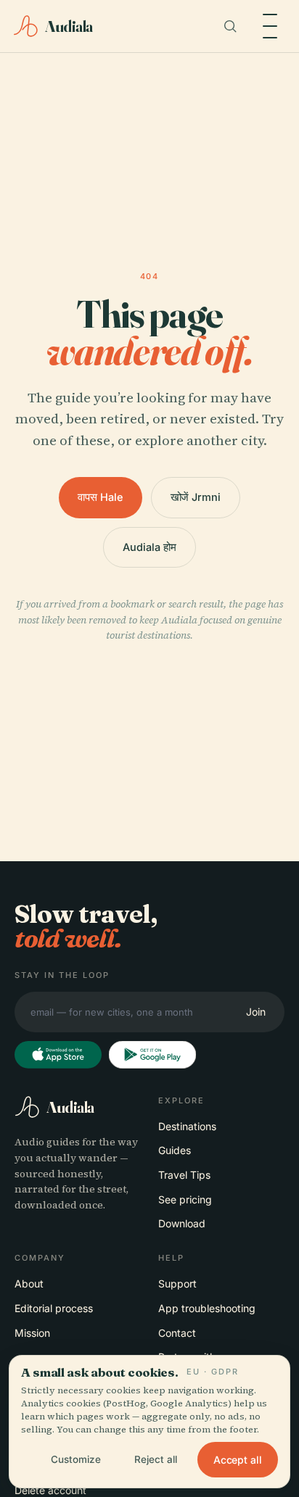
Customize (76, 1459)
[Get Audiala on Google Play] (152, 1055)
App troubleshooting (206, 1308)
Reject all (155, 1459)
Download (181, 1223)
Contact (177, 1333)
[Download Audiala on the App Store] (58, 1055)
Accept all (237, 1460)
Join (256, 1011)
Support (177, 1283)
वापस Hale (100, 497)
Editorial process (54, 1308)
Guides (174, 1150)
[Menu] (270, 26)
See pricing (185, 1199)
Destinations (187, 1126)
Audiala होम (149, 547)
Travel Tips (184, 1175)
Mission (32, 1333)
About (29, 1283)
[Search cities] (230, 26)
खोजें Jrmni (196, 497)
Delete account (50, 1490)
